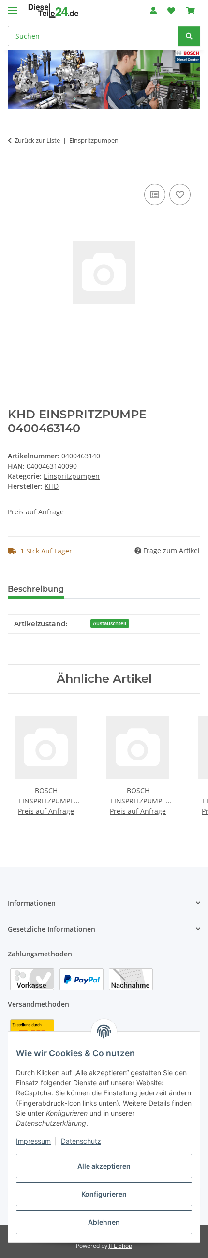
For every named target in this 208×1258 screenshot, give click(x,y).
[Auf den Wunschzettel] (180, 194)
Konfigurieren (104, 1194)
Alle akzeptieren (104, 1166)
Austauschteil (109, 623)
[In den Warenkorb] (15, 171)
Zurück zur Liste (37, 140)
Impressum (33, 1141)
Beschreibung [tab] (36, 589)
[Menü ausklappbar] (12, 6)
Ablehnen (104, 1222)
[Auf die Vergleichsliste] (154, 194)
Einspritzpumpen (72, 476)
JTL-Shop (120, 1246)
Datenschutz (81, 1141)
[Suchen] (189, 36)
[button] (153, 10)
